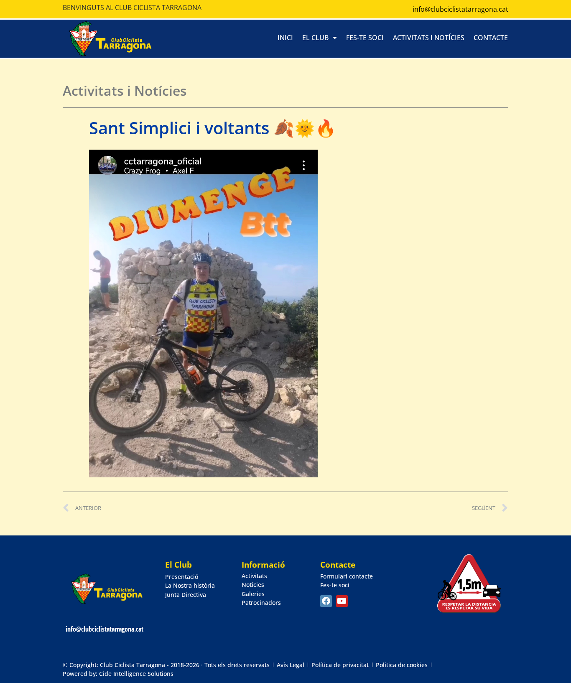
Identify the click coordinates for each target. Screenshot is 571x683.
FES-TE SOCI (365, 37)
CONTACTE (491, 37)
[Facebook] (326, 601)
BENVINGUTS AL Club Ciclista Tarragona (132, 7)
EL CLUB (315, 37)
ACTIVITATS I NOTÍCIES (428, 37)
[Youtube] (342, 601)
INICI (285, 37)
